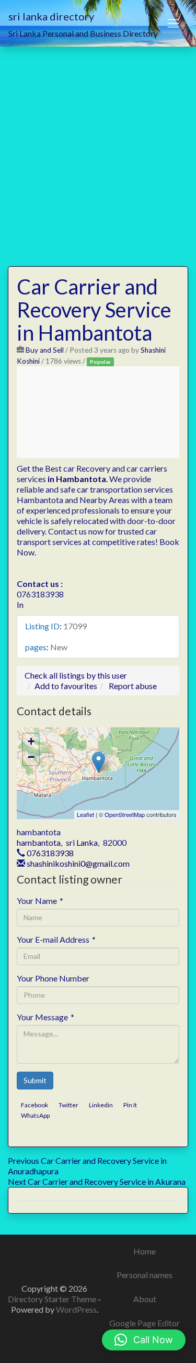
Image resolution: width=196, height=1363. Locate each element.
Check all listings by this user (76, 675)
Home (144, 1251)
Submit (35, 1080)
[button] (144, 1339)
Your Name (40, 901)
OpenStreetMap (125, 814)
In (20, 604)
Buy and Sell (45, 350)
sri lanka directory (51, 16)
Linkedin (101, 1105)
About (144, 1299)
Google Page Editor (144, 1323)
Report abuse (133, 686)
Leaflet (85, 814)
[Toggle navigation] (173, 24)
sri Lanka (82, 842)
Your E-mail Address (56, 939)
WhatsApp (35, 1115)
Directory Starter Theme (53, 1299)
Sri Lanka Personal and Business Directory (83, 33)
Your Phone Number (53, 978)
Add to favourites (65, 686)
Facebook (34, 1105)
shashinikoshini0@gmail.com (78, 863)
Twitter (68, 1105)
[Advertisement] (98, 150)
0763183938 (50, 853)
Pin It (130, 1105)
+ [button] (31, 741)
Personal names (144, 1275)
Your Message (45, 1017)
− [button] (31, 757)
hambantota (39, 842)
